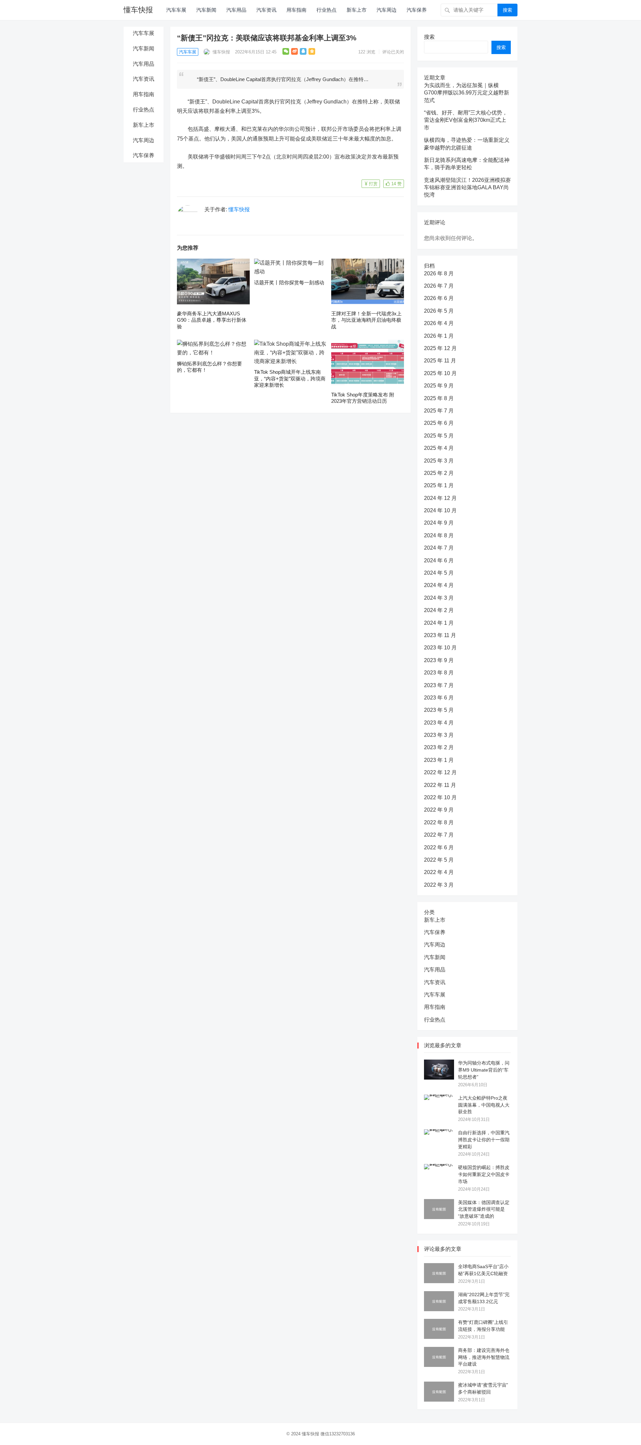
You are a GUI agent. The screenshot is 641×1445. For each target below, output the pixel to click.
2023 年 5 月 (439, 710)
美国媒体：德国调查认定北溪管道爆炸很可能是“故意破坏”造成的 (483, 1209)
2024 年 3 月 (439, 598)
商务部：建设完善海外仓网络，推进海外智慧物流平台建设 (483, 1357)
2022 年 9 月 (439, 810)
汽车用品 (236, 10)
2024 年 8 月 (439, 535)
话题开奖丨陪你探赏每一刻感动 (289, 282)
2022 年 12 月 (440, 772)
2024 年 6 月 (439, 560)
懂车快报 (138, 10)
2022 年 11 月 (440, 785)
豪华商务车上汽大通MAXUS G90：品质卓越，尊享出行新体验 (211, 320)
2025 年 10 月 (440, 373)
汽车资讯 (266, 10)
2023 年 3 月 (439, 735)
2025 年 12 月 (440, 348)
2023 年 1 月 (439, 760)
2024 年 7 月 (439, 548)
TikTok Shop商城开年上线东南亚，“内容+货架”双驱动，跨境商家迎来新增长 (290, 378)
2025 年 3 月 (439, 461)
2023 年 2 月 (439, 747)
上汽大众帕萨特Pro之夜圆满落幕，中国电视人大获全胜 (483, 1105)
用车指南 (296, 10)
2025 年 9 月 (439, 385)
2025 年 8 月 (439, 398)
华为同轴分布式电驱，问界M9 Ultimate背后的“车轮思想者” (483, 1070)
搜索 (507, 10)
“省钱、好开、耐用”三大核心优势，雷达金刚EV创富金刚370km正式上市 (465, 120)
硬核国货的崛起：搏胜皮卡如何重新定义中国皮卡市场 (483, 1174)
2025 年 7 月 (439, 410)
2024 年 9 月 (439, 523)
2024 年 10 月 (440, 510)
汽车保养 (417, 10)
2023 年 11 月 (440, 635)
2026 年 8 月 (439, 273)
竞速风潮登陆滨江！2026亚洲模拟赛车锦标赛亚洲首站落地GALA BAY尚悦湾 (467, 187)
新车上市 (357, 10)
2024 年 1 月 (439, 623)
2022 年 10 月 (440, 797)
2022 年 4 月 (439, 872)
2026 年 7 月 (439, 286)
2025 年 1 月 (439, 485)
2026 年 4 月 (439, 323)
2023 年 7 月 (439, 685)
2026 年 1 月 (439, 336)
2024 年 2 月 (439, 610)
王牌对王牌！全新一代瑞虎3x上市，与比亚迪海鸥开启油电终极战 (366, 320)
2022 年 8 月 (439, 822)
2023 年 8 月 (439, 672)
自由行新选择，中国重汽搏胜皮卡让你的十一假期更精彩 (483, 1139)
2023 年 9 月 (439, 660)
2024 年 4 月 (439, 585)
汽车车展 (176, 10)
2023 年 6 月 (439, 697)
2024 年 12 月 (440, 498)
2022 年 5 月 (439, 860)
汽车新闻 (206, 10)
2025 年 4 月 (439, 448)
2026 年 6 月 (439, 298)
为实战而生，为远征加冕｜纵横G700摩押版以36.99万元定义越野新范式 (466, 92)
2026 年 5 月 (439, 311)
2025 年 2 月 (439, 473)
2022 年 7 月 (439, 835)
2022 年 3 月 (439, 885)
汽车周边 (387, 10)
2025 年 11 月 (440, 360)
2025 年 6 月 (439, 423)
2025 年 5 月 (439, 436)
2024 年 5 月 (439, 573)
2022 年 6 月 (439, 847)
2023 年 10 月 (440, 647)
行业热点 (326, 10)
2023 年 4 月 (439, 723)
